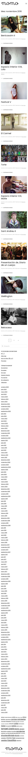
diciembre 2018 (5, 518)
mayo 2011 (4, 707)
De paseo (24, 136)
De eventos (24, 268)
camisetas (21, 719)
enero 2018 (4, 542)
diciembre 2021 (5, 431)
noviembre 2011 (5, 703)
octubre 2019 (4, 494)
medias (8, 731)
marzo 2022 (4, 423)
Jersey (22, 729)
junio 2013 (3, 676)
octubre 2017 (4, 550)
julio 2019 (3, 501)
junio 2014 (3, 647)
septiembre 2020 (6, 467)
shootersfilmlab (7, 735)
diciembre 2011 (5, 700)
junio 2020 (4, 474)
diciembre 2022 (5, 404)
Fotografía (8, 726)
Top (13, 738)
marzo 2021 (4, 452)
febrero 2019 (4, 513)
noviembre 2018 (5, 520)
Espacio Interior (5, 375)
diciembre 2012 (5, 688)
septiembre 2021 (5, 438)
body (22, 717)
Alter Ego (3, 356)
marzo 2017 (4, 567)
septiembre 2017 (5, 552)
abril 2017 (3, 564)
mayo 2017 (4, 562)
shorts (17, 735)
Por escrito (4, 377)
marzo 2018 (4, 537)
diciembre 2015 (5, 603)
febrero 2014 (4, 656)
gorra (17, 726)
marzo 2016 (4, 596)
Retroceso (6, 327)
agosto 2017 (4, 554)
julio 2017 (3, 557)
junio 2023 (4, 389)
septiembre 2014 (6, 639)
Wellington (6, 296)
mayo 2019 (4, 506)
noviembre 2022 (5, 406)
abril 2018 (3, 535)
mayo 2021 (4, 448)
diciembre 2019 (5, 489)
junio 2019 (3, 503)
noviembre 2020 (5, 462)
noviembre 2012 (5, 690)
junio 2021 (3, 445)
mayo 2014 (4, 649)
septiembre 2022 (6, 411)
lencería (3, 731)
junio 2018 (3, 530)
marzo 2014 (4, 654)
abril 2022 (4, 421)
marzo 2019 (4, 511)
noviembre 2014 (5, 635)
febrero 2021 (4, 455)
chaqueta (8, 721)
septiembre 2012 (5, 695)
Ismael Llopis (7, 728)
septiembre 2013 (5, 669)
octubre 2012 (4, 693)
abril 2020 (4, 479)
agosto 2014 (4, 642)
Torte (3, 164)
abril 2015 (3, 622)
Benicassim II (8, 35)
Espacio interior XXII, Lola (11, 68)
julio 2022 (3, 414)
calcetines (8, 719)
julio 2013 (3, 673)
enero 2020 (4, 486)
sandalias (23, 733)
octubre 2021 (4, 435)
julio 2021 (3, 443)
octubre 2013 (4, 666)
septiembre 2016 (5, 581)
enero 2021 (4, 457)
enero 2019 (4, 516)
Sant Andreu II (8, 231)
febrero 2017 (4, 569)
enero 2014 (4, 659)
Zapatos (18, 740)
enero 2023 (4, 401)
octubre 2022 (5, 409)
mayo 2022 (4, 418)
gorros (20, 726)
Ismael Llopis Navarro (18, 753)
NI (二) (3, 353)
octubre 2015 (4, 608)
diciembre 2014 (5, 632)
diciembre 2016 (5, 574)
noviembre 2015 (5, 605)
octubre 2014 (4, 637)
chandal (3, 721)
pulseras (3, 733)
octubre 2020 (5, 465)
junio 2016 (3, 588)
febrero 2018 (4, 540)
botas (3, 719)
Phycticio (3, 361)
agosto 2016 (4, 584)
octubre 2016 (4, 579)
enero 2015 (4, 630)
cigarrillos (7, 723)
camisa (14, 719)
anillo (13, 717)
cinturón (11, 723)
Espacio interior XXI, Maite (11, 197)
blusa (19, 717)
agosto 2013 (4, 671)
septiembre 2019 (5, 496)
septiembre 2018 (5, 525)
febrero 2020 (4, 484)
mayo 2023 (4, 392)
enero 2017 (4, 571)
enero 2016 (4, 601)
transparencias (19, 738)
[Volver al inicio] (10, 3)
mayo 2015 (4, 620)
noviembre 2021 (5, 433)
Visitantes (4, 382)
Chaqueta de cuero (15, 721)
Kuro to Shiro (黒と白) (7, 358)
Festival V (6, 102)
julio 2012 (3, 698)
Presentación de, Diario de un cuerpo (13, 264)
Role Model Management (14, 733)
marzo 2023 (4, 397)
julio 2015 (3, 615)
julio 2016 (3, 586)
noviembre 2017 (5, 547)
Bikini (17, 717)
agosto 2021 (4, 440)
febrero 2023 (4, 399)
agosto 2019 (4, 499)
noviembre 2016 (5, 576)
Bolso (24, 717)
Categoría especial (6, 365)
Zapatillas (11, 740)
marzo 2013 (4, 683)
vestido (4, 740)
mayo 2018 (4, 533)
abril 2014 (3, 652)
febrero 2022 (4, 426)
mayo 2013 (4, 678)
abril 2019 (3, 508)
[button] (26, 3)
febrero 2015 (4, 627)
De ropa (23, 39)
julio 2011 (3, 705)
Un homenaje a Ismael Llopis (9, 351)
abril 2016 (3, 593)
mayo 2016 (4, 591)
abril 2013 (3, 681)
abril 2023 (4, 394)
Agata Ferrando (8, 717)
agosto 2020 (4, 469)
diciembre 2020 (5, 460)
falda (3, 726)
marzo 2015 (4, 625)
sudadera (3, 738)
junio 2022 (4, 416)
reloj (6, 733)
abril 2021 (3, 450)
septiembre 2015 (5, 610)
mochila (13, 731)
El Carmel (6, 133)
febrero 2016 (4, 598)
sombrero (22, 735)
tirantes (9, 738)
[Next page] (18, 340)
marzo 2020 (4, 482)
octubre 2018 (4, 523)
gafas (13, 726)
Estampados (21, 723)
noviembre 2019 (5, 491)
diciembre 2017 (5, 545)
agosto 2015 (4, 613)
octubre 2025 (5, 387)
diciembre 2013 (5, 661)
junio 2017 (3, 559)
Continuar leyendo (8, 43)
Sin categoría (5, 380)
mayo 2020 (4, 477)
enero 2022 (4, 428)
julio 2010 (3, 710)
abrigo (3, 717)
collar (16, 723)
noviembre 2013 (5, 664)
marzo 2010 (4, 712)
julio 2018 (3, 528)
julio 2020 (3, 472)
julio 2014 (3, 644)
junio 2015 (3, 618)
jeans (17, 729)
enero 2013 (4, 686)
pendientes (20, 731)
